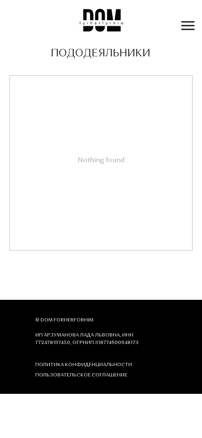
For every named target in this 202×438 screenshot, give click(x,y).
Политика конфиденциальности (83, 364)
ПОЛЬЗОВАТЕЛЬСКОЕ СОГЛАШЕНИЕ (81, 375)
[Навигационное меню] (187, 26)
